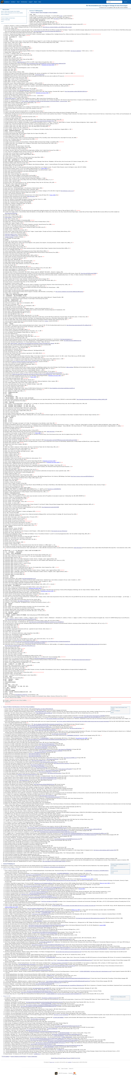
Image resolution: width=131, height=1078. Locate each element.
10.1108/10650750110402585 (64, 1032)
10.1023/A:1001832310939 (66, 1037)
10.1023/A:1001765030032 (48, 1046)
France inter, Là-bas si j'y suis (11, 234)
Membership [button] (24, 1)
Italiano (64, 1058)
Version (51, 1062)
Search (125, 1)
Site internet (56, 18)
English (52, 1058)
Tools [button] (18, 1)
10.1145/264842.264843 (46, 912)
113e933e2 (70, 1062)
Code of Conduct (64, 1068)
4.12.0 (53, 1062)
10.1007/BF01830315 (31, 879)
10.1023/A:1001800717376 (51, 993)
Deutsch (56, 1058)
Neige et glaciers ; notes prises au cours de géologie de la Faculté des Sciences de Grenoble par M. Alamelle (32, 343)
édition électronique (31, 196)
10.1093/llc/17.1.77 (24, 968)
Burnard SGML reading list (10, 98)
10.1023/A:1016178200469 (44, 967)
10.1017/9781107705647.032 (40, 711)
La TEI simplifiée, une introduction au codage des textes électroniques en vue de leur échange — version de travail (44, 101)
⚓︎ (1, 706)
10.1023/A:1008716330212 (84, 971)
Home (59, 1068)
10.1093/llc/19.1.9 (37, 1053)
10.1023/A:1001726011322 (58, 1035)
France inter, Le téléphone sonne (11, 235)
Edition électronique (21, 62)
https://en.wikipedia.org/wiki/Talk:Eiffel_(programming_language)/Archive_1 (48, 724)
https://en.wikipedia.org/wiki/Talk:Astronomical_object (38, 725)
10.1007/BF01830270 (38, 921)
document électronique (39, 74)
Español (60, 1058)
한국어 (76, 1058)
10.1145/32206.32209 (56, 905)
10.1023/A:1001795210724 (35, 1048)
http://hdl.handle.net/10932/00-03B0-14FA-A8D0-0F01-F (45, 729)
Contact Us (71, 1068)
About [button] (35, 1)
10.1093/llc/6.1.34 (60, 1049)
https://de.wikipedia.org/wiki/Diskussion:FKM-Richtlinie (41, 727)
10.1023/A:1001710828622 (58, 1017)
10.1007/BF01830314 (44, 738)
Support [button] (30, 1)
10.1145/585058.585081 (50, 957)
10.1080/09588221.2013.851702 (72, 735)
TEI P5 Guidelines (5, 1056)
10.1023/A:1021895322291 (52, 1028)
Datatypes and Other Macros (18, 1056)
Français (68, 1058)
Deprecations (32, 1056)
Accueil (2, 21)
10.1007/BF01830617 (88, 870)
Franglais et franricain (9, 237)
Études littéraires (8, 217)
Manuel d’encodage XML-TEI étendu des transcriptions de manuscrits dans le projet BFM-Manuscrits (32, 374)
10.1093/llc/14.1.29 (50, 975)
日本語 (72, 1058)
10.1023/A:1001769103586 (46, 1003)
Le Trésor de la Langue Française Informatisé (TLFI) (43, 120)
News (39, 1)
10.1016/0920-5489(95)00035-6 (63, 873)
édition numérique (69, 367)
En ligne (60, 15)
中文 (79, 1058)
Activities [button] (13, 1)
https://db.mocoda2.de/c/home (76, 728)
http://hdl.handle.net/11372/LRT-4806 (59, 733)
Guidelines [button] (6, 1)
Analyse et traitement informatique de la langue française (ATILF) (25, 361)
